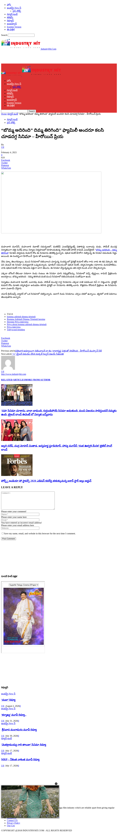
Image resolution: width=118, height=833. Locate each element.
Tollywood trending (16, 329)
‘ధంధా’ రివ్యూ (8, 699)
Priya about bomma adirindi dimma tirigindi (26, 324)
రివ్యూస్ (10, 20)
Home (4, 114)
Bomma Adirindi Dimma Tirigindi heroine (26, 319)
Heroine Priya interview (18, 322)
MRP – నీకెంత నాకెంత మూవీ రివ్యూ (20, 759)
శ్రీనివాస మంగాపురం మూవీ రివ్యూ (19, 729)
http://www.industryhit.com (13, 374)
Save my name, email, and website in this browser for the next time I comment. (40, 533)
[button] (56, 783)
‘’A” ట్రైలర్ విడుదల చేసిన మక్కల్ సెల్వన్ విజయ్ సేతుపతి (38, 354)
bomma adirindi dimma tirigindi (21, 316)
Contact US (12, 820)
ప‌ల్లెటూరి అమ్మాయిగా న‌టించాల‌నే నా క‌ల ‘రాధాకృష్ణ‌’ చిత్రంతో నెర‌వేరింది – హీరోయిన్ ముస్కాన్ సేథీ (58, 351)
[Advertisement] (34, 56)
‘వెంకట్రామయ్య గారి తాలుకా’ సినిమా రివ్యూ (23, 744)
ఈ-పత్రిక (11, 29)
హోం (9, 4)
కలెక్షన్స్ (10, 17)
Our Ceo (11, 825)
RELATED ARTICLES (13, 380)
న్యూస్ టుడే (12, 14)
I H (2, 147)
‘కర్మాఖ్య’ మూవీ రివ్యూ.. (13, 714)
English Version (14, 27)
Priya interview (14, 327)
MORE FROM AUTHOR (37, 380)
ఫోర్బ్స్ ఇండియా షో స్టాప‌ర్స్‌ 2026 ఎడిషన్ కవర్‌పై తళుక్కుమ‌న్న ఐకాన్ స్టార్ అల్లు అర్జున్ (46, 480)
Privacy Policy (13, 823)
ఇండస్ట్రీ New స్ (14, 8)
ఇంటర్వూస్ (12, 23)
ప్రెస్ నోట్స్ (17, 11)
